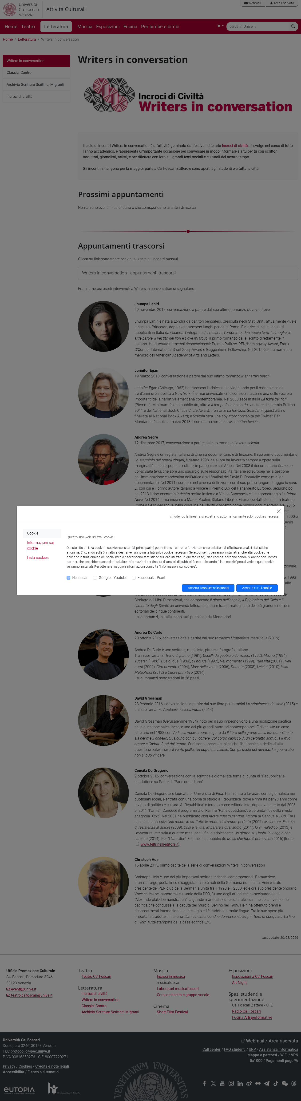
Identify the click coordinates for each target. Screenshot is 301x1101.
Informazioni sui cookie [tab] (40, 545)
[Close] (278, 511)
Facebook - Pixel (151, 577)
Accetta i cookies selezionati (208, 588)
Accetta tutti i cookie (257, 588)
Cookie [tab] (32, 533)
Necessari (80, 577)
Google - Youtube (113, 577)
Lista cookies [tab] (38, 557)
